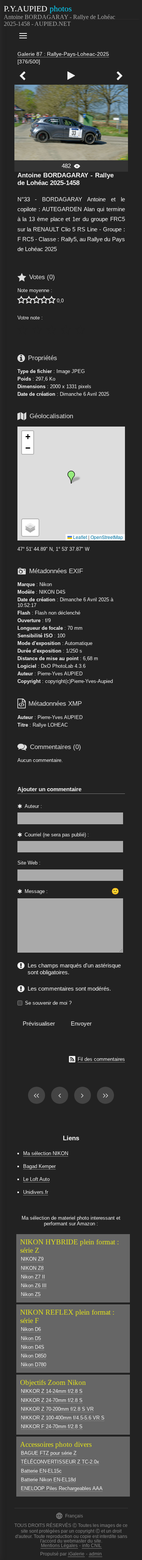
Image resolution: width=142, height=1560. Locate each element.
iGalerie (76, 1554)
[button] (71, 477)
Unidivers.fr (35, 1192)
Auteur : (33, 806)
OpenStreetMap (107, 537)
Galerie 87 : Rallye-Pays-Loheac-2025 (63, 54)
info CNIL (91, 1545)
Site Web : (29, 863)
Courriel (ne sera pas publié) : (57, 835)
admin (95, 1554)
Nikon (45, 584)
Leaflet (79, 537)
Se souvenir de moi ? (48, 1003)
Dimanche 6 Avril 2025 (84, 394)
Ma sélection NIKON (45, 1153)
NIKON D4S (52, 592)
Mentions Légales (59, 1545)
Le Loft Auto (36, 1179)
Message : (36, 891)
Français (69, 1515)
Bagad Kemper (39, 1166)
